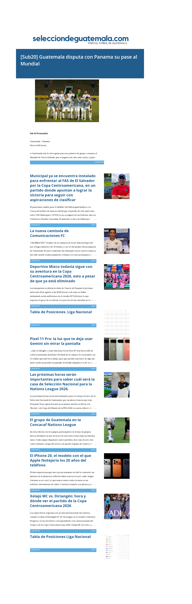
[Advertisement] (96, 14)
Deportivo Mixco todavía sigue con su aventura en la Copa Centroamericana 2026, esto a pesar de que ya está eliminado (62, 273)
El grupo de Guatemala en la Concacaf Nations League (55, 422)
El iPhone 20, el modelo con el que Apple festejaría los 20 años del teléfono (60, 460)
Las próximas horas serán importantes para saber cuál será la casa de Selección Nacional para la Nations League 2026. (62, 381)
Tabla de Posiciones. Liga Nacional (61, 311)
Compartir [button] (99, 162)
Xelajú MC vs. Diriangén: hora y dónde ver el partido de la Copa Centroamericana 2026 (58, 501)
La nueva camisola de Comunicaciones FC (49, 233)
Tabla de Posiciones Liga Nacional (60, 536)
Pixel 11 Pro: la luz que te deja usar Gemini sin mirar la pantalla (61, 341)
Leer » (93, 225)
